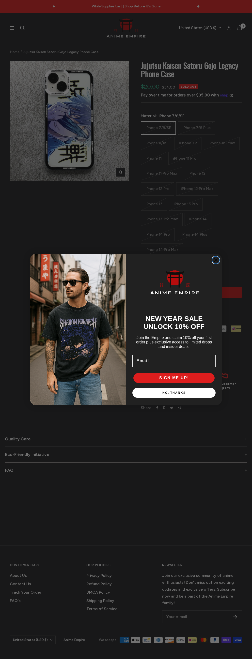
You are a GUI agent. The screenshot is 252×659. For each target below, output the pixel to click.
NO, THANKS (174, 393)
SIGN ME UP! (174, 378)
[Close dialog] (216, 260)
